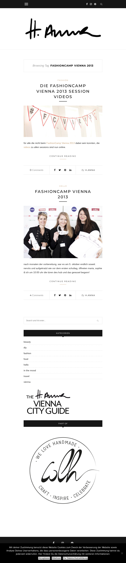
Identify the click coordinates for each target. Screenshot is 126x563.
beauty (27, 342)
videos (27, 147)
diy (25, 347)
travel (26, 376)
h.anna (90, 170)
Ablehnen (56, 558)
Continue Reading (63, 156)
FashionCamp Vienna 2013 (60, 143)
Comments (36, 170)
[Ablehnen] (122, 553)
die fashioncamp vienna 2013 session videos (63, 91)
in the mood (30, 370)
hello (63, 186)
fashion (63, 80)
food (26, 359)
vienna (27, 382)
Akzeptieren (44, 558)
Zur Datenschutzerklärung (75, 558)
